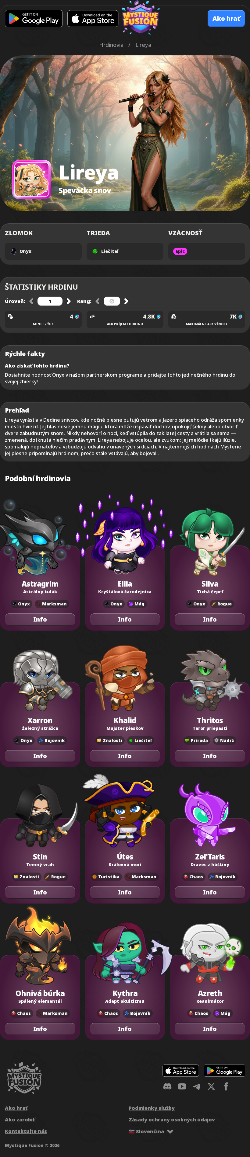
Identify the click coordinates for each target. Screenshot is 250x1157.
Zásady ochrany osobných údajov (172, 1119)
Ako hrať (16, 1108)
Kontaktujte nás (26, 1131)
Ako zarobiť (20, 1119)
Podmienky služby (152, 1108)
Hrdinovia (111, 44)
